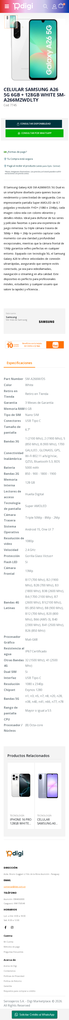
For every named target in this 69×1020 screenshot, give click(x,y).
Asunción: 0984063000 (14, 899)
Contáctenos (9, 971)
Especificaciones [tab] (19, 363)
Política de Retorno (13, 981)
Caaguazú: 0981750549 (14, 903)
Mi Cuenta (8, 942)
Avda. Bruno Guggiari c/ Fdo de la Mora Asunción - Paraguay (31, 874)
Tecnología (17, 815)
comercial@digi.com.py (15, 886)
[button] (46, 6)
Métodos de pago (12, 946)
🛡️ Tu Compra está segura (18, 158)
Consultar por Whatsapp (36, 133)
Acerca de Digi (10, 966)
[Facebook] (5, 927)
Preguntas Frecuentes (13, 952)
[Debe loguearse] (54, 6)
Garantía (8, 986)
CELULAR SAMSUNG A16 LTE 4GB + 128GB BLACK (47, 822)
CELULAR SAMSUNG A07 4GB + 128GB (20, 822)
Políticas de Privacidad (14, 976)
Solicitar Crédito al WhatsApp (36, 1014)
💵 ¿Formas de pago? (15, 151)
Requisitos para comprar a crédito (20, 991)
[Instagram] (12, 927)
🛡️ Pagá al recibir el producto (32, 165)
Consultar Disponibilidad (35, 123)
